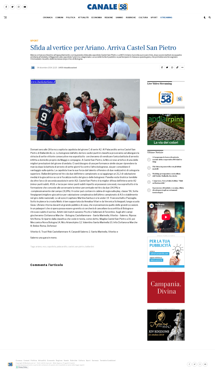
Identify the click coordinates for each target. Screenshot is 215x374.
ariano (39, 247)
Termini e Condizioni (107, 360)
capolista (51, 247)
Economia (96, 17)
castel (71, 247)
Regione (109, 17)
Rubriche (131, 17)
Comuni (59, 17)
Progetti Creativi (69, 363)
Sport (154, 17)
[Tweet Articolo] (167, 67)
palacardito (62, 247)
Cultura (143, 17)
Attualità (83, 17)
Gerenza (95, 360)
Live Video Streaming (159, 83)
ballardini (89, 247)
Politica (70, 17)
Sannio (119, 17)
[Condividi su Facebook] (162, 67)
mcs (44, 247)
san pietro (79, 247)
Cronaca (48, 17)
